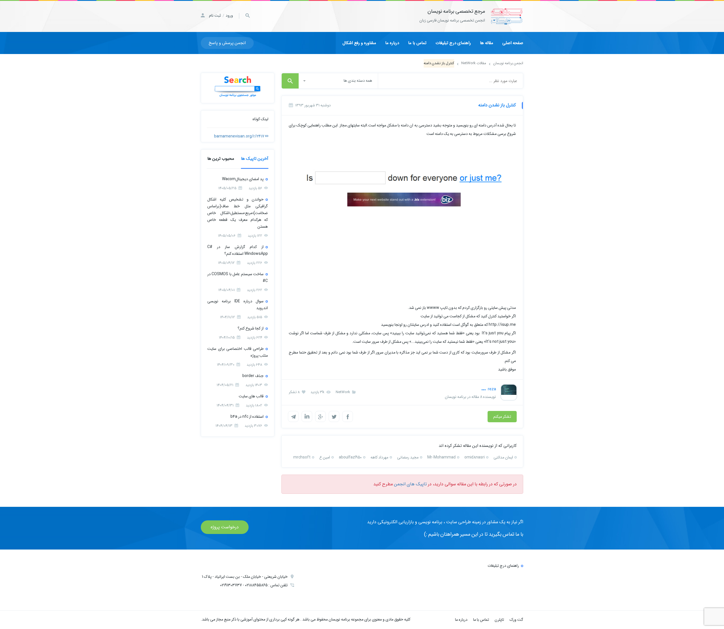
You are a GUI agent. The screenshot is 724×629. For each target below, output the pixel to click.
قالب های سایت (251, 396)
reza (491, 389)
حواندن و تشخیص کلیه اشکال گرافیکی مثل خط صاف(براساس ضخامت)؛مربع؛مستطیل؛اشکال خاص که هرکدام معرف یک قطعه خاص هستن (237, 213)
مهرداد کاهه (379, 457)
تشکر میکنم (502, 416)
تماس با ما (417, 43)
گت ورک (516, 620)
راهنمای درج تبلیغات (453, 43)
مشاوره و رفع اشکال (359, 43)
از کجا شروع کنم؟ (251, 328)
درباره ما (392, 43)
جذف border (253, 376)
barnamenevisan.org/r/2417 (239, 136)
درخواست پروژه (225, 527)
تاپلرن (499, 620)
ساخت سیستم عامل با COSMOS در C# (237, 277)
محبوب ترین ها (220, 158)
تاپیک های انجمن (410, 484)
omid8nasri (474, 457)
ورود (229, 15)
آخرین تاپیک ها (254, 158)
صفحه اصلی (512, 43)
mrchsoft (302, 457)
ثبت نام (215, 15)
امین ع (324, 457)
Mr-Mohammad (441, 457)
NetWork (343, 392)
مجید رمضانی (408, 457)
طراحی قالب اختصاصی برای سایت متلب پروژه (237, 352)
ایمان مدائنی (503, 457)
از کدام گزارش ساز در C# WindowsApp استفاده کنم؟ (237, 250)
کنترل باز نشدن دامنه (497, 105)
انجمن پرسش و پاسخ (227, 43)
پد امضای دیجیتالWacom (243, 179)
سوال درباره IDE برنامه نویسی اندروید (237, 304)
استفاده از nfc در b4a (247, 416)
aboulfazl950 (350, 457)
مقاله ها (486, 43)
